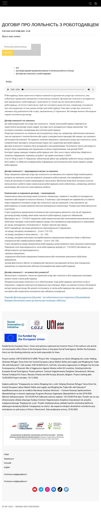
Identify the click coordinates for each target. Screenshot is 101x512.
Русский (7, 463)
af (29, 31)
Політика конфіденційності (15, 474)
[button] (9, 81)
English (7, 467)
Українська (9, 459)
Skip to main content (11, 36)
